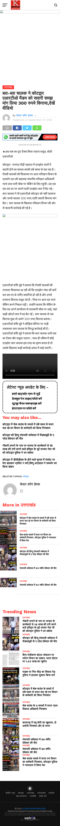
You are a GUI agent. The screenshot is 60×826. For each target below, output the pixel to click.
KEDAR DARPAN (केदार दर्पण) (34, 808)
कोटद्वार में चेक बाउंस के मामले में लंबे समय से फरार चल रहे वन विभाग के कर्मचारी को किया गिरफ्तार (28, 426)
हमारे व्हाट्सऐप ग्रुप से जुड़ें (24, 394)
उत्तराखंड (30, 793)
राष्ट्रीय (51, 793)
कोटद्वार (26, 476)
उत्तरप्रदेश (41, 793)
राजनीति (33, 796)
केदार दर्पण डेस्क (24, 115)
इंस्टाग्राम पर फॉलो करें (22, 408)
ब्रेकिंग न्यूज (10, 793)
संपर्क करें (42, 796)
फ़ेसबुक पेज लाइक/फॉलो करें (25, 399)
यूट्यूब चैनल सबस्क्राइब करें (25, 403)
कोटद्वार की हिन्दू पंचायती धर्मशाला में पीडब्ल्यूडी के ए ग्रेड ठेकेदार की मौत (28, 436)
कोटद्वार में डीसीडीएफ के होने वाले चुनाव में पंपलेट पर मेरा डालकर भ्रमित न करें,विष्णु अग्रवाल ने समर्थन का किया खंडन (29, 463)
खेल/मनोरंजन (21, 796)
